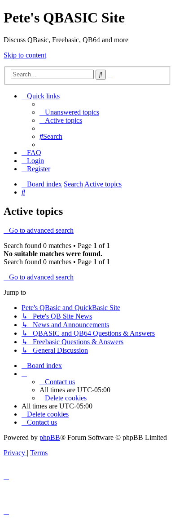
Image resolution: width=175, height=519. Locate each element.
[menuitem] (69, 112)
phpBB (49, 437)
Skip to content (25, 55)
